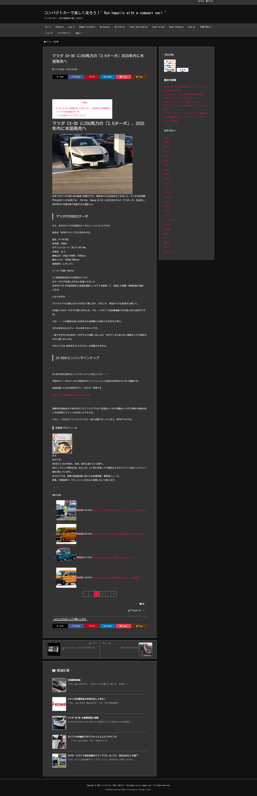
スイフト (167, 188)
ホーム (48, 42)
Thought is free (144, 789)
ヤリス (167, 215)
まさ (144, 610)
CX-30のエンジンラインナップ (71, 115)
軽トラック (168, 252)
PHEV (166, 161)
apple (166, 138)
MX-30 (166, 152)
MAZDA (166, 147)
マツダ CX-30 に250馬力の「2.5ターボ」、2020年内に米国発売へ (82, 108)
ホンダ (167, 206)
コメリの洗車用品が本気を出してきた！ (86, 699)
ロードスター (169, 220)
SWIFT (166, 174)
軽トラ (167, 247)
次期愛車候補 (73, 680)
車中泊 (167, 243)
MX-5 (166, 156)
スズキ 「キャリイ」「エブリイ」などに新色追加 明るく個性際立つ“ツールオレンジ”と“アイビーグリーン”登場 (186, 117)
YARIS (166, 179)
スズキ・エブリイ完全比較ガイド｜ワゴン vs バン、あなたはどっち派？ (102, 755)
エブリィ (167, 183)
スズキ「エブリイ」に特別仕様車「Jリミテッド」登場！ (116, 577)
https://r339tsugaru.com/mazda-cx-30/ (71, 395)
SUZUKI (79, 510)
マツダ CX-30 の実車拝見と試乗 (83, 718)
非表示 (85, 103)
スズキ (167, 193)
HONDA (166, 142)
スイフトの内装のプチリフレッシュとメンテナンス (92, 737)
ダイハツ (167, 197)
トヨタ (167, 202)
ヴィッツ (167, 224)
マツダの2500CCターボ (67, 112)
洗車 (166, 234)
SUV (165, 165)
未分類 (167, 229)
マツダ (167, 211)
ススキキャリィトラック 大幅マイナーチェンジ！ (113, 557)
